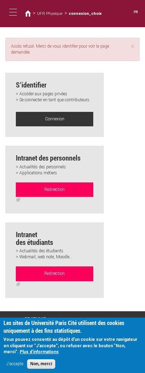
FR (136, 12)
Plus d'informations (39, 351)
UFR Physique (50, 13)
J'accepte (14, 363)
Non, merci (41, 363)
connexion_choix (85, 13)
